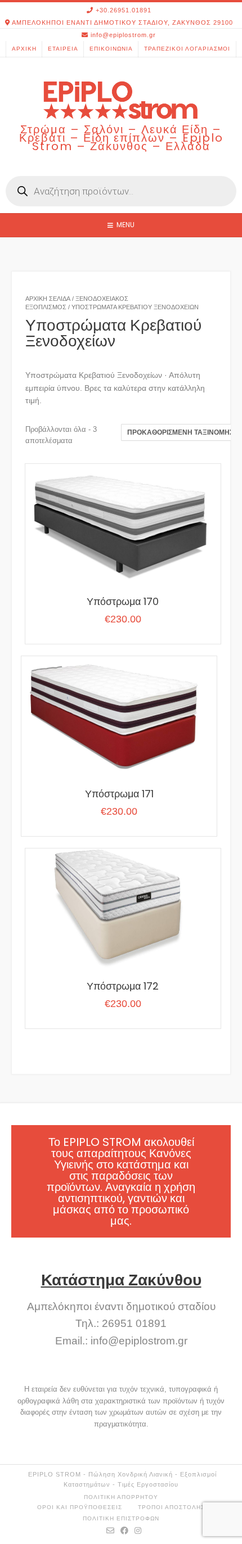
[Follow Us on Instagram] (138, 1530)
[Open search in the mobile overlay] (121, 191)
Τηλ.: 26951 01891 (121, 1323)
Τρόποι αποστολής (171, 1507)
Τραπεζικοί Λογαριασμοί (187, 49)
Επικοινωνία (111, 49)
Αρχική (24, 49)
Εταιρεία (63, 49)
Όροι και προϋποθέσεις (79, 1507)
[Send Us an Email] (110, 1530)
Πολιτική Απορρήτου (121, 1497)
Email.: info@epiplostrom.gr (121, 1341)
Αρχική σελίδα (47, 298)
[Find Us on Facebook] (124, 1530)
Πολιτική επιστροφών (121, 1518)
